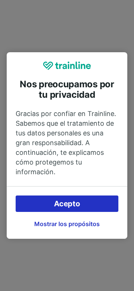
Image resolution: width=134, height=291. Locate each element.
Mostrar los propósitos (67, 224)
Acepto (67, 203)
